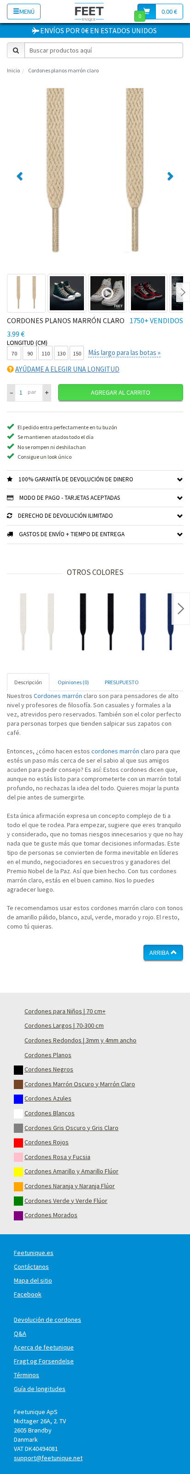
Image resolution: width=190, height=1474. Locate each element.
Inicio (13, 70)
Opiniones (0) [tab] (73, 682)
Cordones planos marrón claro (63, 70)
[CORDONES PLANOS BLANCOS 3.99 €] (37, 623)
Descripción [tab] (28, 682)
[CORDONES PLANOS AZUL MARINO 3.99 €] (157, 623)
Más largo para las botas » (124, 352)
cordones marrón (115, 751)
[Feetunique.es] (89, 11)
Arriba (160, 952)
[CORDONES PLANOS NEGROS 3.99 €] (97, 623)
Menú (27, 11)
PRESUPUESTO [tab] (122, 682)
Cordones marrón (58, 696)
